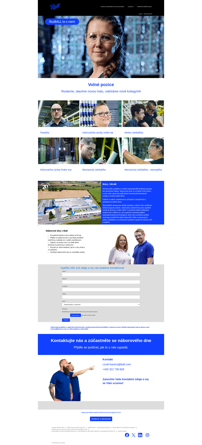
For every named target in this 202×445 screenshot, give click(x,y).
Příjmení (64, 279)
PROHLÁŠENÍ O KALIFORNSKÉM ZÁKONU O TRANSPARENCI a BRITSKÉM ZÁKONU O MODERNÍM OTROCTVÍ (83, 431)
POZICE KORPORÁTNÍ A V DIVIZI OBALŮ (112, 6)
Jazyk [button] (140, 14)
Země (63, 301)
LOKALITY (131, 6)
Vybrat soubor (76, 315)
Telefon (64, 294)
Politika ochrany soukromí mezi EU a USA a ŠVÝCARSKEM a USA (69, 429)
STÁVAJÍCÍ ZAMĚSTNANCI (144, 6)
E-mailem (65, 286)
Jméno (64, 271)
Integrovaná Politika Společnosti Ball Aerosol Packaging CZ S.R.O (101, 412)
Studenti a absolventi (101, 419)
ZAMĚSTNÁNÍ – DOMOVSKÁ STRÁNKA (99, 427)
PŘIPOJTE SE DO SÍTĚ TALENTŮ (76, 427)
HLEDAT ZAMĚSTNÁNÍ (58, 427)
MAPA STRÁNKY (122, 431)
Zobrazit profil (148, 14)
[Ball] (55, 6)
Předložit (65, 320)
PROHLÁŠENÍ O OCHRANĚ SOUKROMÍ (124, 427)
